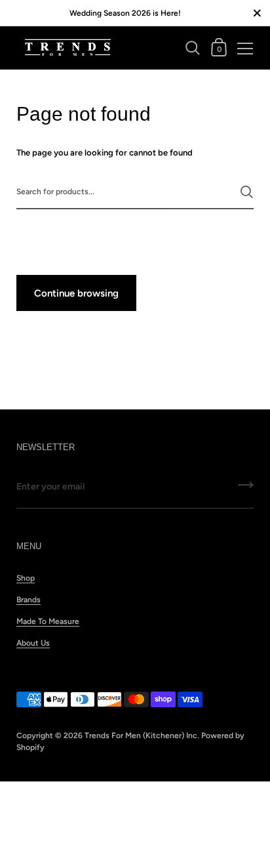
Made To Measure (47, 621)
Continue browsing (76, 293)
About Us (33, 643)
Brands (28, 599)
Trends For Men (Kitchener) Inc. (142, 735)
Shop (25, 578)
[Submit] (247, 192)
